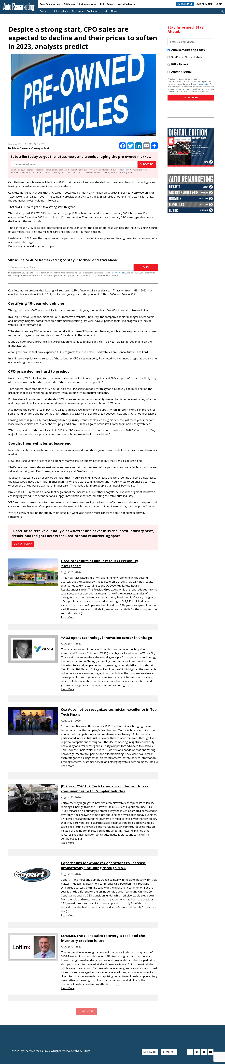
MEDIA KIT (150, 1052)
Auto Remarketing (50, 3)
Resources (77, 11)
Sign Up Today (23, 543)
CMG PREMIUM (204, 3)
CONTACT (169, 1052)
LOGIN (219, 3)
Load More (87, 1011)
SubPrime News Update (187, 57)
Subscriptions (61, 11)
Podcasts (45, 11)
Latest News (110, 11)
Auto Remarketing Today (188, 50)
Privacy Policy (122, 170)
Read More (67, 617)
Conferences (93, 11)
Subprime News (87, 3)
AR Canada (69, 3)
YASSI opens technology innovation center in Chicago (106, 637)
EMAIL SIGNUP (185, 3)
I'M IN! (145, 267)
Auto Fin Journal (127, 3)
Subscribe (146, 164)
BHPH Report (107, 3)
